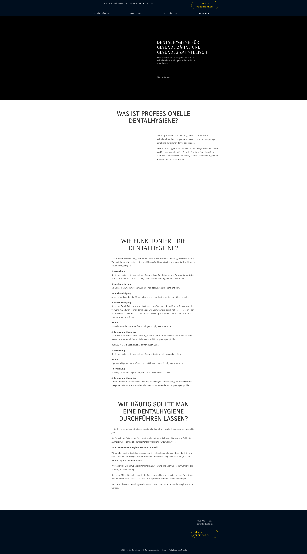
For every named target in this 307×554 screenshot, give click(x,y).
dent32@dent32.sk (205, 524)
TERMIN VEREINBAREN (204, 5)
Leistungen (118, 3)
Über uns (108, 3)
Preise (141, 3)
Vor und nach (131, 3)
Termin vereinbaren (201, 533)
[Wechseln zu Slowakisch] (161, 3)
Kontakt (150, 3)
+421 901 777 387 (204, 521)
